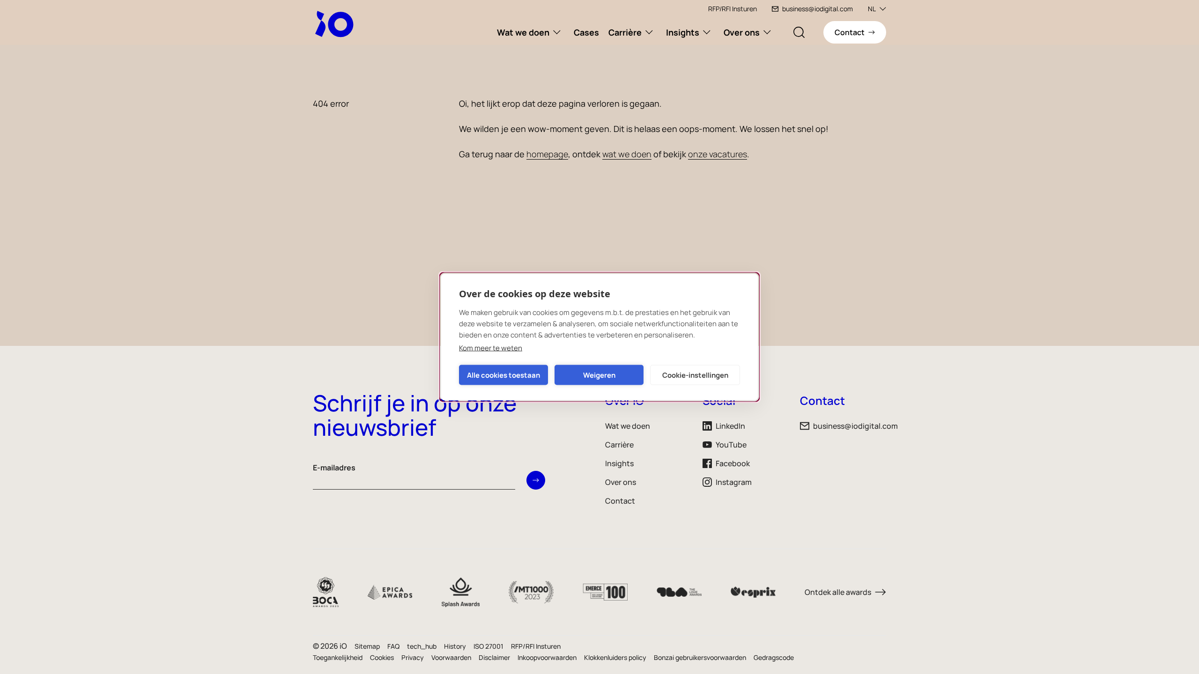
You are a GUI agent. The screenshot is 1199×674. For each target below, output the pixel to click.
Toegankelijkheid (338, 657)
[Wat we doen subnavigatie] (556, 32)
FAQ (393, 646)
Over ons (742, 32)
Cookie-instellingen (695, 375)
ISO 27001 (488, 646)
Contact (620, 501)
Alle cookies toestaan (503, 375)
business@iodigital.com (817, 8)
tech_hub (422, 646)
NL (872, 8)
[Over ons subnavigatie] (767, 32)
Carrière (625, 32)
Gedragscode (774, 657)
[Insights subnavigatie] (706, 32)
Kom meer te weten (490, 348)
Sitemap (367, 646)
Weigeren (599, 375)
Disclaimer (494, 657)
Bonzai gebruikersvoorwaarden (700, 657)
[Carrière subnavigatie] (649, 32)
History (455, 646)
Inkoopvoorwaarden (547, 657)
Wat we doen (523, 32)
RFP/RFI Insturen (732, 8)
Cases (586, 32)
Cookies (382, 657)
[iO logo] (336, 24)
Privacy (412, 657)
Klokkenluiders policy (615, 657)
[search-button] (799, 32)
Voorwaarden (451, 657)
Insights (682, 32)
